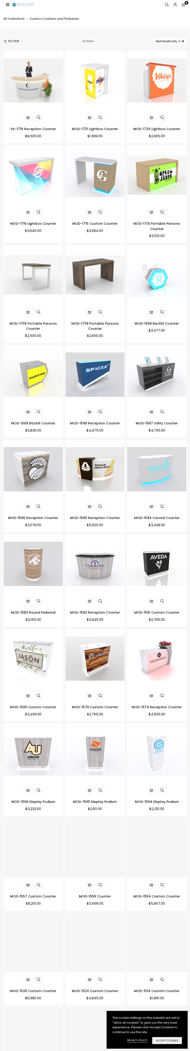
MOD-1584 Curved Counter (157, 518)
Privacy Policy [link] (137, 1040)
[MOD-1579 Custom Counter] (95, 658)
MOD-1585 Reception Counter (95, 518)
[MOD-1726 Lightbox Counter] (156, 80)
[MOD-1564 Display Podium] (156, 753)
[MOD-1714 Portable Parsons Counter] (156, 175)
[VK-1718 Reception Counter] (33, 80)
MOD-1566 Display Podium (33, 801)
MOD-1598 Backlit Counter (157, 323)
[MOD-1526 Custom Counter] (33, 942)
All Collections (14, 18)
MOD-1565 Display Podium (95, 801)
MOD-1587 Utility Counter (157, 423)
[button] (183, 5)
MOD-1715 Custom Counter (95, 223)
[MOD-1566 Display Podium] (33, 753)
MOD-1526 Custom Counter (33, 991)
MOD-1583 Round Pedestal (33, 612)
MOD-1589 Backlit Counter (33, 423)
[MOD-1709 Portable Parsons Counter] (33, 274)
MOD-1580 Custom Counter (33, 707)
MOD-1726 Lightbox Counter (156, 129)
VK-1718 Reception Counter (33, 129)
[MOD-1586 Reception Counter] (33, 469)
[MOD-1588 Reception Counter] (95, 374)
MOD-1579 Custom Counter (95, 707)
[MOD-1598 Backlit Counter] (156, 274)
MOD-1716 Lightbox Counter (33, 223)
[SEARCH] (167, 5)
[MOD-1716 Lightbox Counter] (33, 175)
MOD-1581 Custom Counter (157, 612)
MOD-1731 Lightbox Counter (95, 129)
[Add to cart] (27, 117)
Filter (13, 41)
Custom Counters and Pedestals (54, 18)
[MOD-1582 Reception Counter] (95, 564)
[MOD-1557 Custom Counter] (33, 848)
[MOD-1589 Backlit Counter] (33, 374)
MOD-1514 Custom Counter (157, 991)
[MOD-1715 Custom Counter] (95, 175)
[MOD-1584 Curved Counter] (156, 469)
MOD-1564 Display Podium (157, 801)
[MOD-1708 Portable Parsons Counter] (95, 274)
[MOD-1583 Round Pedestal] (33, 564)
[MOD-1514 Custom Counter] (156, 942)
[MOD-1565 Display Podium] (95, 753)
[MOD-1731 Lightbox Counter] (95, 80)
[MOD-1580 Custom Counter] (33, 658)
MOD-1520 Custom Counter (95, 991)
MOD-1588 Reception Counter (95, 423)
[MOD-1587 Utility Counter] (156, 374)
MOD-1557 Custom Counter (33, 896)
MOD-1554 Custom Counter (156, 896)
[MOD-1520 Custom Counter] (95, 942)
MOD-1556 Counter (95, 896)
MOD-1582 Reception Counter (95, 612)
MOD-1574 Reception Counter (157, 707)
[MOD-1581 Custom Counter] (156, 564)
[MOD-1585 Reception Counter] (95, 469)
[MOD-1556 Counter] (95, 848)
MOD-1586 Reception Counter (33, 518)
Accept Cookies (167, 1040)
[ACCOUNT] (175, 5)
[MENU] (7, 4)
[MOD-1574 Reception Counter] (156, 658)
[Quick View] (38, 117)
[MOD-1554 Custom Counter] (156, 848)
